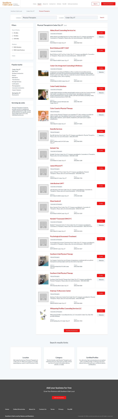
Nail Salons (15, 77)
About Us (45, 4)
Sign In (95, 4)
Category (18, 17)
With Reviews (17, 47)
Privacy (61, 409)
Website (101, 37)
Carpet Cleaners (16, 90)
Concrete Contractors (18, 88)
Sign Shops (15, 71)
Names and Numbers (27, 416)
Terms (52, 409)
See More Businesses (72, 330)
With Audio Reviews (19, 50)
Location (61, 17)
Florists (14, 75)
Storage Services (16, 81)
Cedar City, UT (30, 11)
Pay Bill (64, 4)
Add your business (73, 4)
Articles (59, 4)
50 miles (16, 35)
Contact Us (52, 4)
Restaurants (15, 95)
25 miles (16, 33)
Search (39, 4)
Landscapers (15, 83)
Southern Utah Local (16, 11)
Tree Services (16, 79)
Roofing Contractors (17, 73)
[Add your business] (59, 395)
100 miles (16, 38)
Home (34, 4)
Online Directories (19, 409)
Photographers (16, 86)
